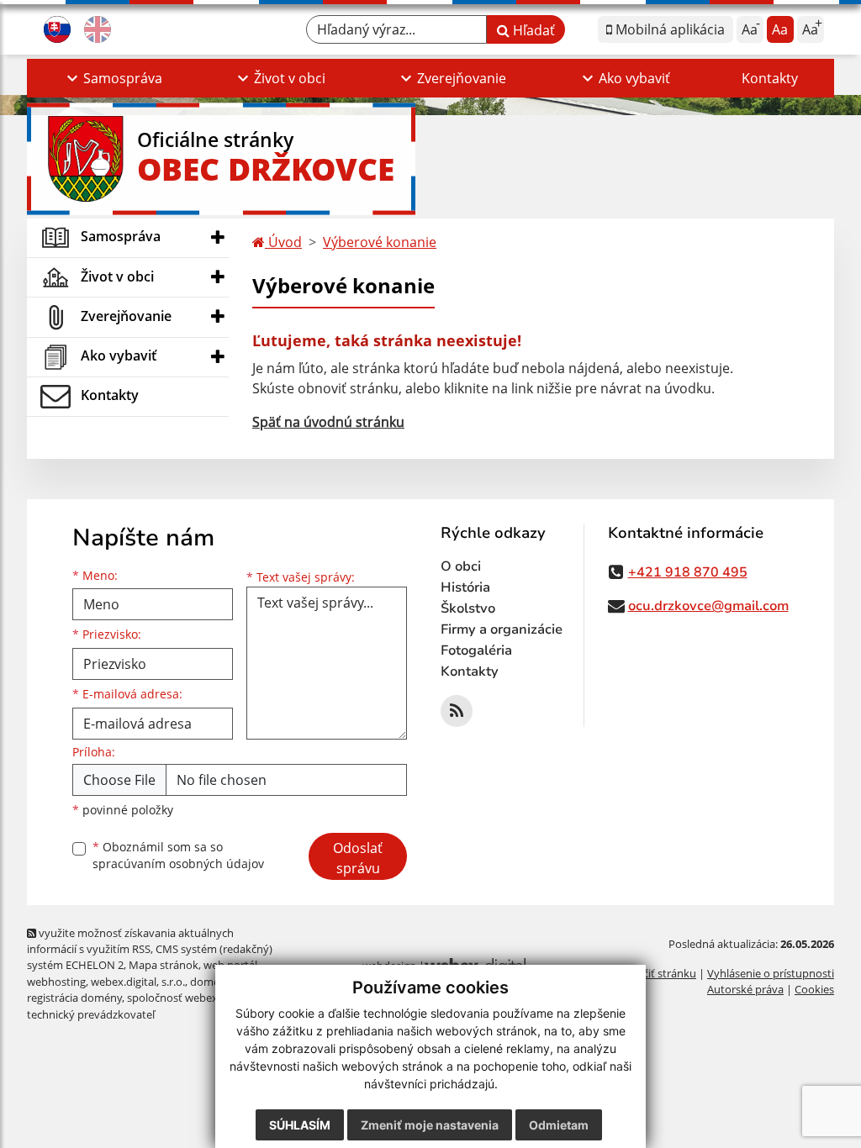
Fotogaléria (476, 650)
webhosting (56, 981)
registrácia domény (74, 997)
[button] (112, 78)
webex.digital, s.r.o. (138, 981)
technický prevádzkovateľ (91, 1014)
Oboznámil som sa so (178, 855)
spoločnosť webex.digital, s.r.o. (203, 997)
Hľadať (532, 30)
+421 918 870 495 (687, 572)
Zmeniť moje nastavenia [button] (430, 1125)
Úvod (283, 242)
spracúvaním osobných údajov (178, 864)
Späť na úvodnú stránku (328, 422)
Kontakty (770, 78)
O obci (461, 566)
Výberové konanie (379, 242)
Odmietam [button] (559, 1125)
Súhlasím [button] (299, 1125)
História (465, 587)
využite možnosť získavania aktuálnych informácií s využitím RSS (130, 940)
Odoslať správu (358, 858)
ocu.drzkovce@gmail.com (708, 606)
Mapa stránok (163, 964)
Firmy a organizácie (502, 629)
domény (210, 981)
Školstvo (468, 608)
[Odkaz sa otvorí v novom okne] (457, 711)
